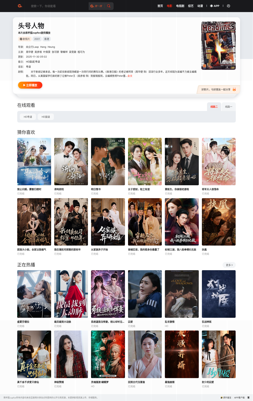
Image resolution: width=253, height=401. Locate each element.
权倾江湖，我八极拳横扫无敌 (180, 249)
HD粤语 (28, 116)
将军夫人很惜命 (210, 189)
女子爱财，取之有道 (139, 189)
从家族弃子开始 (99, 249)
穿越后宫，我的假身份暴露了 (143, 249)
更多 (228, 264)
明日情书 (96, 189)
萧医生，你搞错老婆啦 (177, 189)
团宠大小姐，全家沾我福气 (31, 249)
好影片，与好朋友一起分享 (216, 89)
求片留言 (227, 397)
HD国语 (46, 116)
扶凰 (204, 249)
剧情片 (26, 38)
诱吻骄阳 (59, 189)
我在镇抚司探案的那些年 (67, 249)
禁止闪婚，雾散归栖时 (29, 189)
